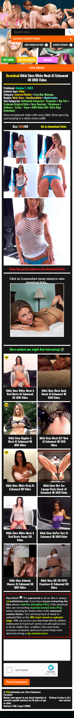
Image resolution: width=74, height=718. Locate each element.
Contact (7, 706)
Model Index (50, 98)
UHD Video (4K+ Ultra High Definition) (32, 108)
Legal (20, 706)
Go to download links (53, 126)
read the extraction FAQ (34, 604)
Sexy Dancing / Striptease (45, 104)
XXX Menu (37, 67)
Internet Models (23, 94)
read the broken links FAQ (46, 607)
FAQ (15, 706)
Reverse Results (61, 44)
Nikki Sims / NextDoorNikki (27, 98)
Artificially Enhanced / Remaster (39, 101)
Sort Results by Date (34, 44)
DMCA (28, 706)
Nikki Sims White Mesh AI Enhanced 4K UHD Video (44, 77)
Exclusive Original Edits (16, 104)
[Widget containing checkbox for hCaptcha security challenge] (31, 670)
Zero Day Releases (44, 94)
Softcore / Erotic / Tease (17, 107)
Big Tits (63, 101)
